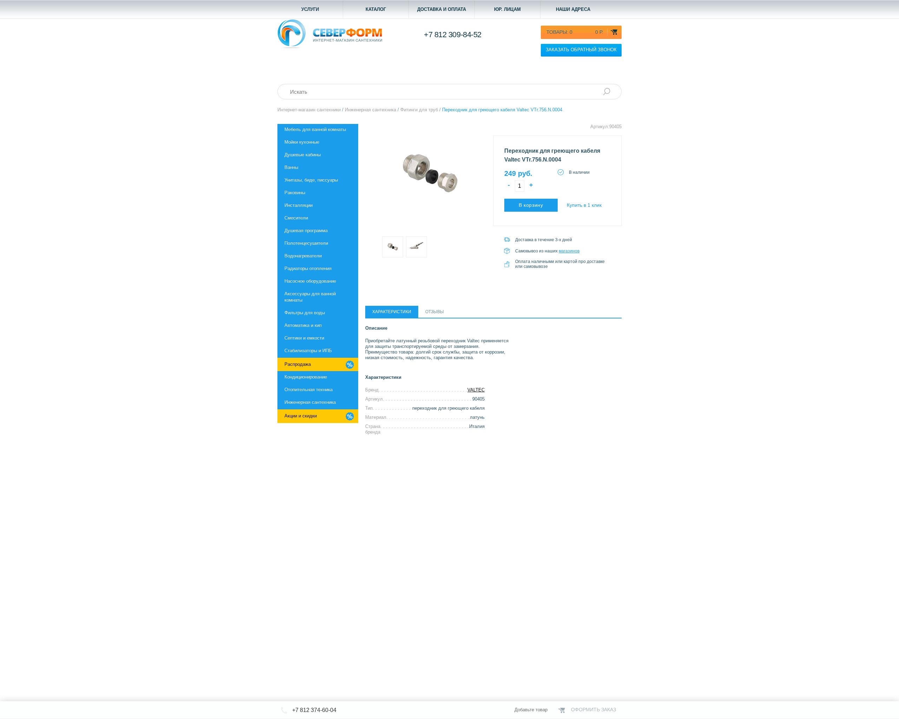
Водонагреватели (303, 255)
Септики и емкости (304, 338)
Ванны (291, 167)
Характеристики (391, 311)
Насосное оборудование (310, 281)
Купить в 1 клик (584, 205)
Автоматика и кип (303, 325)
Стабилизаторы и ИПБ (308, 350)
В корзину (531, 205)
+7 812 (452, 34)
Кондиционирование (305, 377)
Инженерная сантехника (310, 402)
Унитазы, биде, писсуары (311, 180)
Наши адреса (573, 9)
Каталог (376, 9)
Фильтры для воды (304, 312)
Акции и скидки (300, 415)
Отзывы (434, 311)
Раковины (294, 192)
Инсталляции (298, 205)
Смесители (296, 217)
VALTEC (476, 390)
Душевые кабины (302, 154)
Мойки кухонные (301, 142)
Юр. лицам (507, 9)
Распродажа (297, 364)
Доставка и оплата (441, 9)
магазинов (569, 251)
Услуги (310, 9)
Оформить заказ (593, 709)
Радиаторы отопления (308, 268)
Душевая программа (306, 230)
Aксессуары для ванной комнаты (310, 297)
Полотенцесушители (306, 243)
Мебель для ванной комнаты (315, 129)
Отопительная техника (308, 389)
